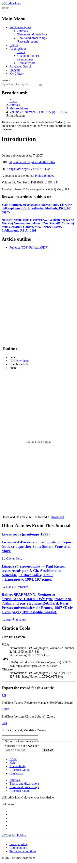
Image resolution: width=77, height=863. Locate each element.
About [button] (13, 48)
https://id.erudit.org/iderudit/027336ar (32, 162)
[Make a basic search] (3, 8)
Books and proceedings (32, 38)
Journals (22, 30)
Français (14, 70)
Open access (25, 59)
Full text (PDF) (18, 247)
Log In (13, 45)
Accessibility (17, 766)
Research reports (27, 41)
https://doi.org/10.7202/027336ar (29, 169)
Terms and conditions (22, 851)
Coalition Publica (28, 55)
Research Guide (19, 769)
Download (57, 517)
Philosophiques (18, 108)
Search (6, 80)
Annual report (26, 63)
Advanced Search (20, 66)
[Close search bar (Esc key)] (7, 8)
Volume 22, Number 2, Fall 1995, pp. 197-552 (38, 112)
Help (12, 762)
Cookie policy (18, 847)
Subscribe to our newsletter (21, 745)
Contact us (16, 773)
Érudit (21, 52)
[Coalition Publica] (14, 835)
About (22, 48)
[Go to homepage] (11, 3)
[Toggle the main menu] (3, 11)
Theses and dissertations (32, 34)
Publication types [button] (20, 27)
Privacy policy (18, 844)
